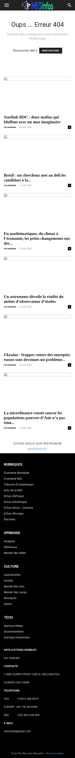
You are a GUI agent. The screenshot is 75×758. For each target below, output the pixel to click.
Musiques (10, 598)
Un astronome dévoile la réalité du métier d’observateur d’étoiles (33, 299)
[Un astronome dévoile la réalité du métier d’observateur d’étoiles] (37, 274)
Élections (9, 519)
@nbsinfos (37, 449)
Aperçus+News (13, 626)
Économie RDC (13, 478)
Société (8, 580)
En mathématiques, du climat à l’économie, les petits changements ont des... (37, 238)
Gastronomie (12, 575)
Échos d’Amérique (15, 502)
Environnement (14, 631)
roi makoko (10, 127)
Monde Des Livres (15, 592)
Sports (8, 604)
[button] (6, 5)
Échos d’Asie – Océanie (18, 507)
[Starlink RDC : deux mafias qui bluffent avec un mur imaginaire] (37, 94)
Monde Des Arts (14, 586)
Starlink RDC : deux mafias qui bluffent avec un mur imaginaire (32, 119)
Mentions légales (55, 753)
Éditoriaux (10, 547)
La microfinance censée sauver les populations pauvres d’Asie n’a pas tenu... (34, 418)
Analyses (9, 541)
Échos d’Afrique (14, 496)
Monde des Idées (15, 553)
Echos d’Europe (13, 513)
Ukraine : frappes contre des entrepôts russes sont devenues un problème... (37, 357)
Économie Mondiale (16, 473)
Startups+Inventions (17, 637)
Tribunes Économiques (18, 484)
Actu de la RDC (13, 490)
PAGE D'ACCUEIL (50, 50)
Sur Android (11, 658)
